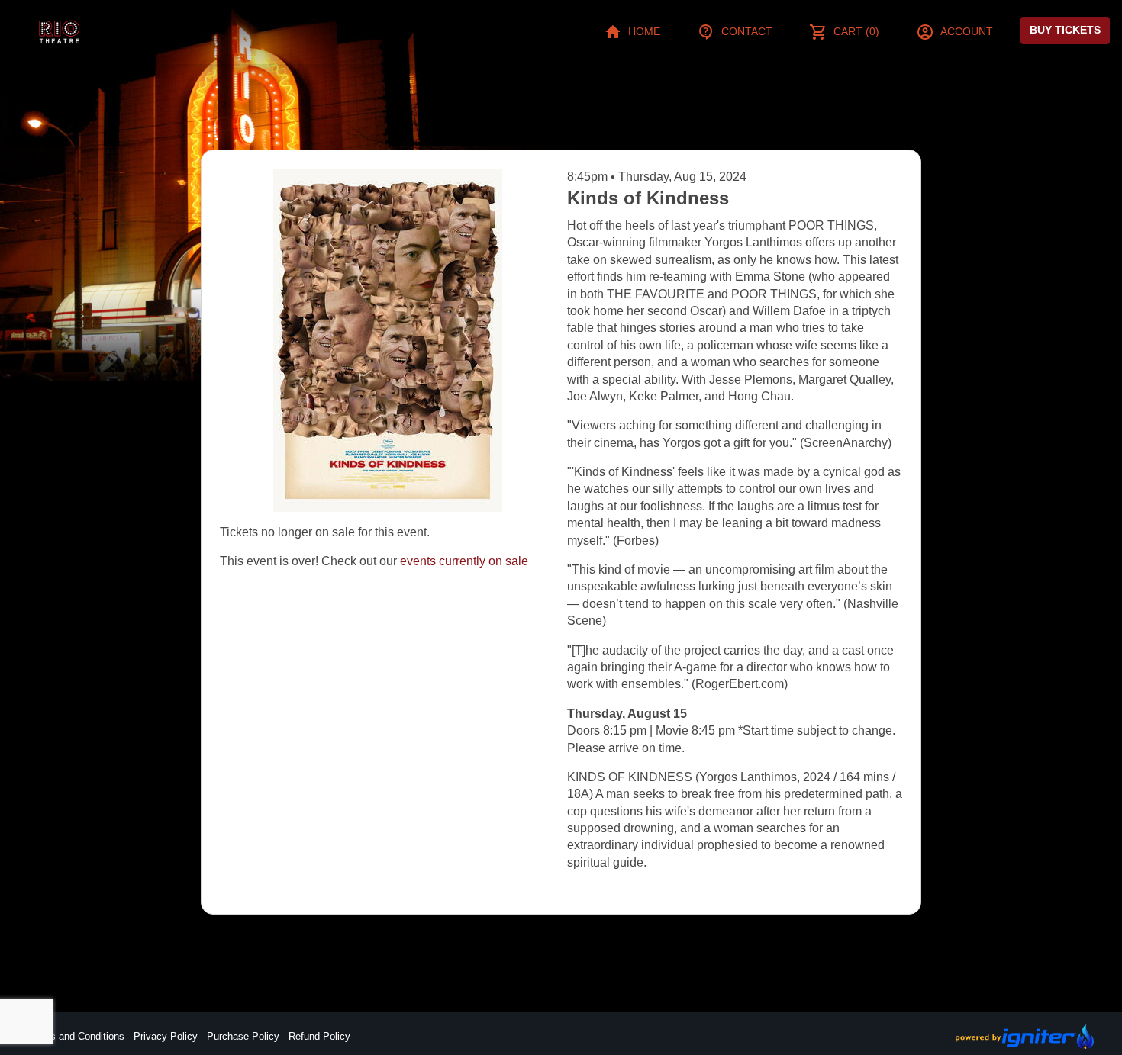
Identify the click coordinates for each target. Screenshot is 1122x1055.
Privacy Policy (166, 1036)
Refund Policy (319, 1036)
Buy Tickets (1065, 30)
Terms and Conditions (76, 1036)
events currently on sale (464, 561)
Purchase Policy (243, 1036)
